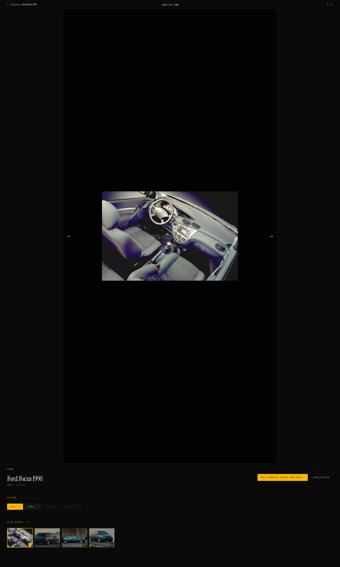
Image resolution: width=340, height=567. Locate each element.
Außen (33, 507)
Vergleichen (321, 477)
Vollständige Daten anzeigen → (283, 477)
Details (72, 507)
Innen (52, 507)
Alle (15, 507)
